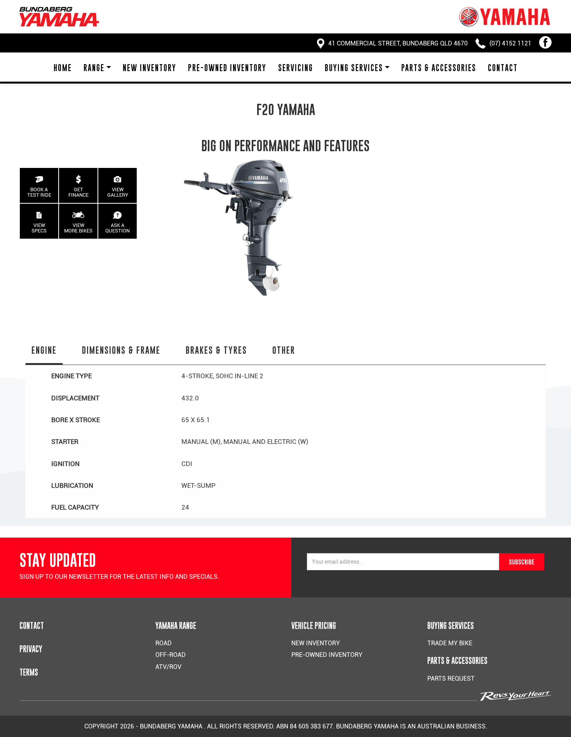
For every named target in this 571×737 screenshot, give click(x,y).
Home (63, 67)
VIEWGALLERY (117, 192)
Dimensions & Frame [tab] (121, 350)
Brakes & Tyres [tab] (216, 350)
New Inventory (149, 67)
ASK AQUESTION (117, 228)
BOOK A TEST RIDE (39, 192)
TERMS (28, 672)
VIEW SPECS (39, 228)
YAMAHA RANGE (175, 625)
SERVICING (295, 67)
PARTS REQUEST (451, 678)
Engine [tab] (44, 350)
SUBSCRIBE (521, 561)
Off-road (170, 654)
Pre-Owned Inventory (227, 67)
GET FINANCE (78, 192)
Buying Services (354, 67)
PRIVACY (30, 648)
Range (94, 67)
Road (163, 643)
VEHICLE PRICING (313, 625)
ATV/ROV (168, 667)
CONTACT (31, 625)
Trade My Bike (449, 643)
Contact (503, 67)
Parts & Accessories (438, 67)
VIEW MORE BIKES (78, 228)
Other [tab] (283, 350)
